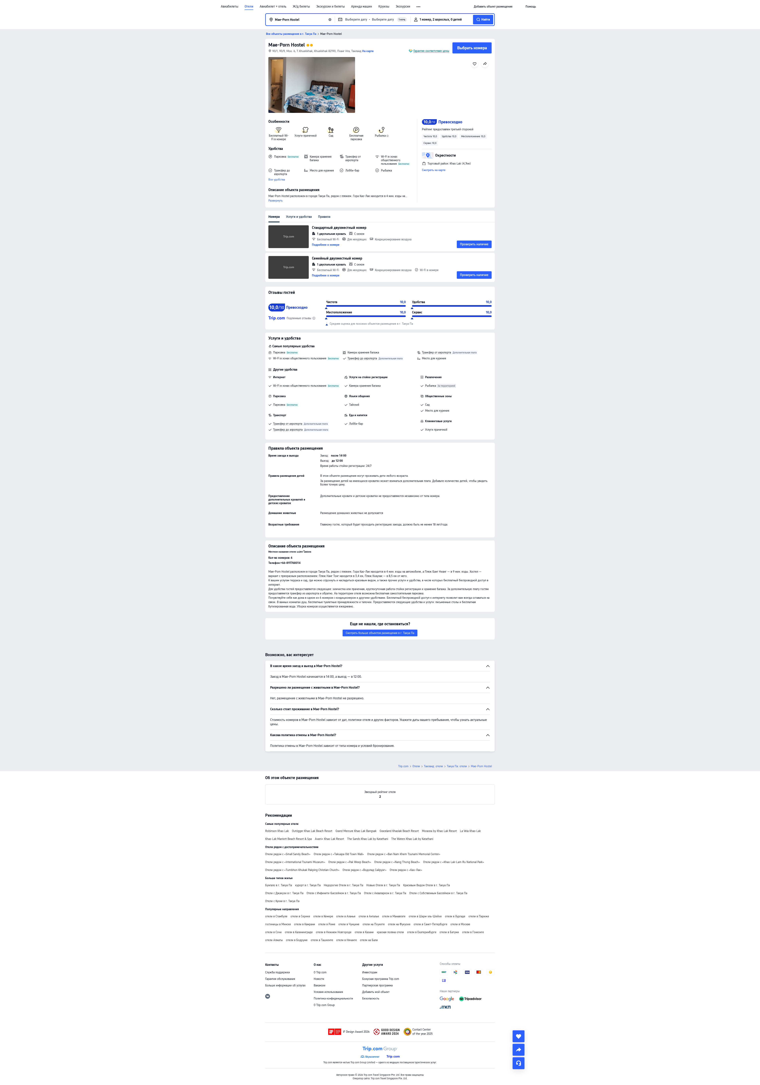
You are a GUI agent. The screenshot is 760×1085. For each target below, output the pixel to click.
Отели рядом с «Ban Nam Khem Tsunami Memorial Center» (403, 854)
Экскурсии (403, 6)
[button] (419, 7)
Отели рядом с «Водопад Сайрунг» (365, 870)
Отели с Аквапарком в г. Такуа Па (385, 893)
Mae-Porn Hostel (286, 45)
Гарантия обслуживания (280, 978)
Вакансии (319, 985)
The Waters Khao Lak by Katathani (412, 838)
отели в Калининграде (299, 932)
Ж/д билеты (301, 6)
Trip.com (403, 766)
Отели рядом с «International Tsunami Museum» (295, 862)
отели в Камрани (304, 924)
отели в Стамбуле (276, 916)
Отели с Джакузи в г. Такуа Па (284, 893)
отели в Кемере (323, 916)
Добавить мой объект (376, 992)
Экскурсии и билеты (330, 6)
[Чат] (518, 1063)
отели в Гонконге (473, 932)
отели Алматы (274, 940)
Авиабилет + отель (273, 6)
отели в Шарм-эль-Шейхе (425, 916)
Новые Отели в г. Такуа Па (383, 885)
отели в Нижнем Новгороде (334, 932)
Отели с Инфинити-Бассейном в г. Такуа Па (334, 893)
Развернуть (275, 200)
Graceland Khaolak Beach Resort (399, 831)
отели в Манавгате (394, 916)
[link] (493, 6)
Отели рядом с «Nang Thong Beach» (397, 862)
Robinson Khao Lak (277, 831)
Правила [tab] (324, 217)
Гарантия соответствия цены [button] (431, 50)
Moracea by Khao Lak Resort (439, 831)
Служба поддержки (277, 972)
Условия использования (328, 992)
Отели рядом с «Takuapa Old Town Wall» (339, 854)
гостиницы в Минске (278, 924)
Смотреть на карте (434, 170)
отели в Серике (300, 916)
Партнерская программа (377, 985)
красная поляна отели (390, 932)
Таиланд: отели (433, 766)
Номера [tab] (274, 217)
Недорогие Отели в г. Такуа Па (343, 885)
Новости (319, 978)
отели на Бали (369, 940)
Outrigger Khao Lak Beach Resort (312, 831)
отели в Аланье (345, 916)
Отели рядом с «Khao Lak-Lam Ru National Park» (453, 862)
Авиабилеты (229, 6)
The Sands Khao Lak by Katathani (367, 838)
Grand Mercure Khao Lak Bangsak (355, 831)
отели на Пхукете (374, 924)
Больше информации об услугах (285, 985)
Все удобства (276, 179)
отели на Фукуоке (399, 924)
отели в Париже (478, 916)
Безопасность (370, 998)
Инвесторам (369, 972)
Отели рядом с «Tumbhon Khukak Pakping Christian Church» (302, 870)
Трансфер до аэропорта (362, 358)
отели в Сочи (273, 932)
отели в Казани (364, 932)
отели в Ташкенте (322, 940)
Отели (249, 6)
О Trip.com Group (324, 1005)
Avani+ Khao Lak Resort (329, 838)
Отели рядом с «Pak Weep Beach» (349, 862)
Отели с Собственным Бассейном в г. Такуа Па (438, 893)
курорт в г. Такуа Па (308, 885)
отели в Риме (326, 924)
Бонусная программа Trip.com (380, 978)
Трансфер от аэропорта (436, 352)
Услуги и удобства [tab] (299, 217)
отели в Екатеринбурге (421, 932)
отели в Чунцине (348, 924)
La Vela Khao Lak (470, 831)
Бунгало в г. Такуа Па (278, 885)
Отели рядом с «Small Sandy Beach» (288, 854)
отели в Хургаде (455, 916)
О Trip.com (320, 972)
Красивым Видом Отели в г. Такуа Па (426, 885)
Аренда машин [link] (361, 6)
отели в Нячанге (346, 940)
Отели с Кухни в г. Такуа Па (282, 901)
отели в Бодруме (297, 940)
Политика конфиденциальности (333, 998)
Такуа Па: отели (457, 766)
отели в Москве (460, 924)
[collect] (518, 1036)
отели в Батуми (449, 932)
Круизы (383, 6)
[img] (311, 85)
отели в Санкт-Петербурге (430, 924)
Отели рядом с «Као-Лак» (406, 870)
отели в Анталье (369, 916)
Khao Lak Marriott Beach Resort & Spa (288, 838)
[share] (518, 1050)
